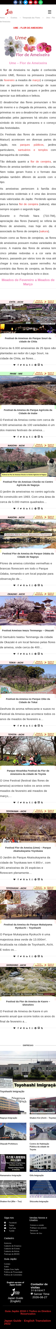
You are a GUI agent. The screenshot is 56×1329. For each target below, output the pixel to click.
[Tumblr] (20, 2)
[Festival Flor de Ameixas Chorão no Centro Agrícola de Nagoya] (28, 462)
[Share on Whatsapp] (32, 365)
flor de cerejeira (41, 161)
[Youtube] (30, 2)
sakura (44, 231)
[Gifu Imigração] (43, 1163)
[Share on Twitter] (21, 365)
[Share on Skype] (42, 365)
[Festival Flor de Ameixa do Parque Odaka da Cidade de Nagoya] (28, 534)
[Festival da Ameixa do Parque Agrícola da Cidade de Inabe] (28, 390)
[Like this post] (14, 365)
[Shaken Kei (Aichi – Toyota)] (43, 1105)
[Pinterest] (35, 2)
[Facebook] (15, 2)
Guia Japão (10, 1259)
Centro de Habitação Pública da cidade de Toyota (39, 1147)
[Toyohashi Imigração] (28, 1069)
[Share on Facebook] (18, 365)
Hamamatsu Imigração (10, 1175)
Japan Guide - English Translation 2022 (27, 1322)
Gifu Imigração (37, 1175)
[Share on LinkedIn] (27, 365)
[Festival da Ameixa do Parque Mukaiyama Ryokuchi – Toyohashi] (28, 905)
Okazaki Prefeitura (9, 1144)
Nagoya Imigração (8, 1118)
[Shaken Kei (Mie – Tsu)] (13, 1189)
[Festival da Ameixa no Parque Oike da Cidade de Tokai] (28, 679)
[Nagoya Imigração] (13, 1105)
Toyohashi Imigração (12, 1091)
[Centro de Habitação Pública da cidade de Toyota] (43, 1131)
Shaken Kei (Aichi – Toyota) (43, 1118)
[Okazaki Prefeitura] (13, 1131)
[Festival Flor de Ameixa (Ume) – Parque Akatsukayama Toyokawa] (28, 828)
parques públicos (31, 144)
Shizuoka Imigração (39, 1201)
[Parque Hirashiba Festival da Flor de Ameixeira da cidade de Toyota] (28, 751)
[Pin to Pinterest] (24, 365)
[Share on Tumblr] (29, 365)
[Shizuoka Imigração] (43, 1189)
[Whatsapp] (40, 2)
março (36, 80)
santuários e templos (33, 149)
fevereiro (9, 80)
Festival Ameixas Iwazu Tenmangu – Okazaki (28, 630)
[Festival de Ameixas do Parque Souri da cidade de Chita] (28, 318)
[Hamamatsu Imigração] (13, 1163)
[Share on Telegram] (35, 365)
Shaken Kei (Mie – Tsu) (11, 1201)
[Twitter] (25, 2)
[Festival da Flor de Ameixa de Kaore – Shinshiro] (28, 981)
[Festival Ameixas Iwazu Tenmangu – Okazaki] (28, 610)
